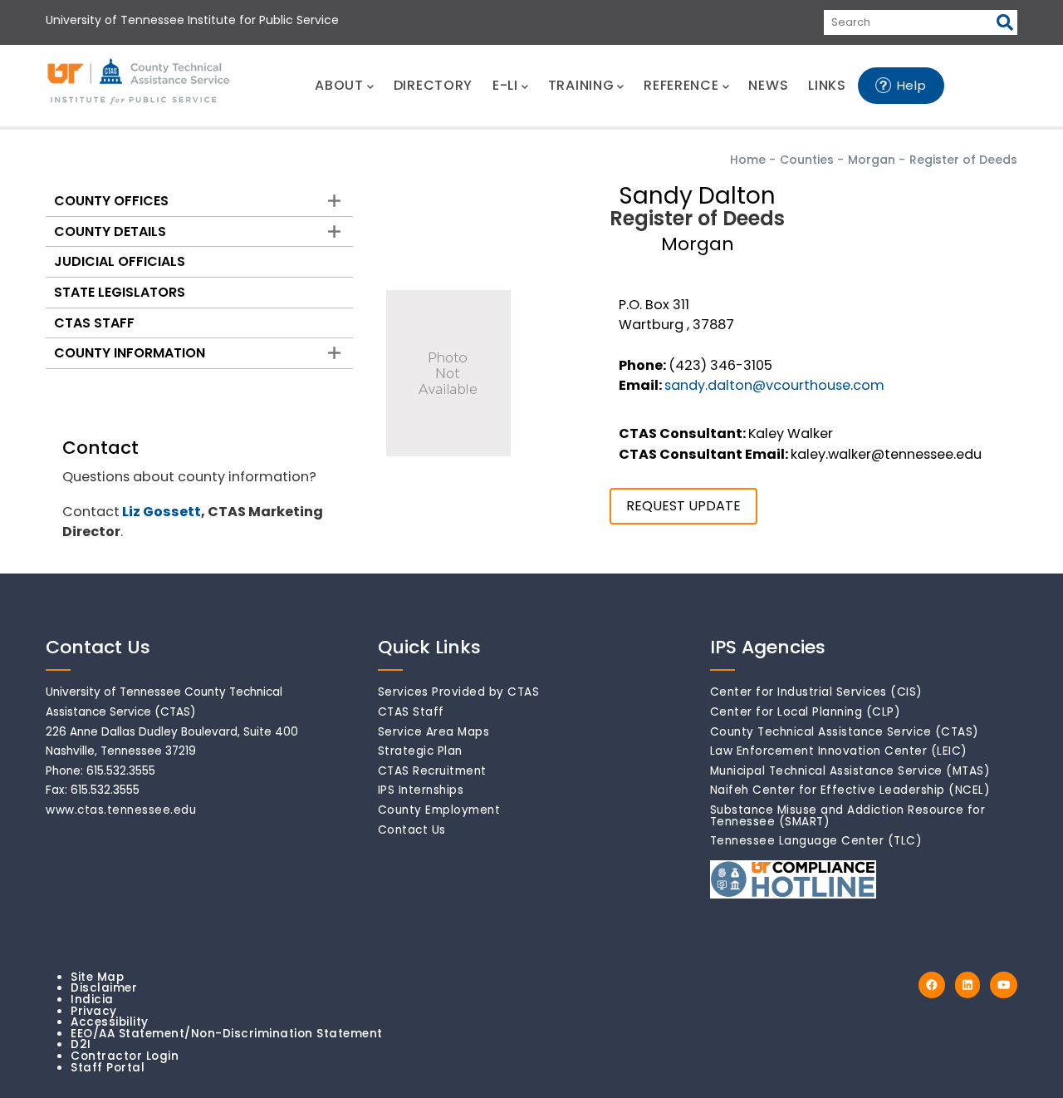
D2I (81, 1044)
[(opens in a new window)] (931, 985)
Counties (807, 159)
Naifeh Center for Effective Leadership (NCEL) (850, 790)
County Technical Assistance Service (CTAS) (844, 732)
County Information (129, 352)
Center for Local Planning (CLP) (805, 712)
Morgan (871, 159)
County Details (110, 231)
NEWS (768, 85)
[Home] (139, 82)
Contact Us (412, 830)
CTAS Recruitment (432, 771)
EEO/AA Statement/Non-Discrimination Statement (227, 1033)
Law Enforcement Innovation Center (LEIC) (838, 751)
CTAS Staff (94, 322)
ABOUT (339, 85)
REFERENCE (681, 85)
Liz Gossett (161, 511)
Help (912, 85)
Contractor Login (125, 1056)
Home (748, 159)
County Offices (111, 200)
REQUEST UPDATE (683, 505)
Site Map (97, 977)
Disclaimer (104, 988)
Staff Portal (108, 1068)
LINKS (827, 85)
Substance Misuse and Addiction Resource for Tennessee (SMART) (848, 816)
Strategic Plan (420, 751)
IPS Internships (421, 790)
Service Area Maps (434, 732)
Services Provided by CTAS (459, 692)
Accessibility (110, 1022)
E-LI (505, 85)
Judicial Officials (119, 261)
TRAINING (581, 85)
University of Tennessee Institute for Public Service (192, 20)
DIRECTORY (433, 85)
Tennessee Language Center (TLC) (816, 841)
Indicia (92, 999)
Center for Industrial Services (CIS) (816, 692)
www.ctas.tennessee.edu (121, 810)
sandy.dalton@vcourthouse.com (774, 385)
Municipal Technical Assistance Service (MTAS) (850, 771)
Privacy (94, 1011)
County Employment (439, 810)
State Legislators (119, 292)
